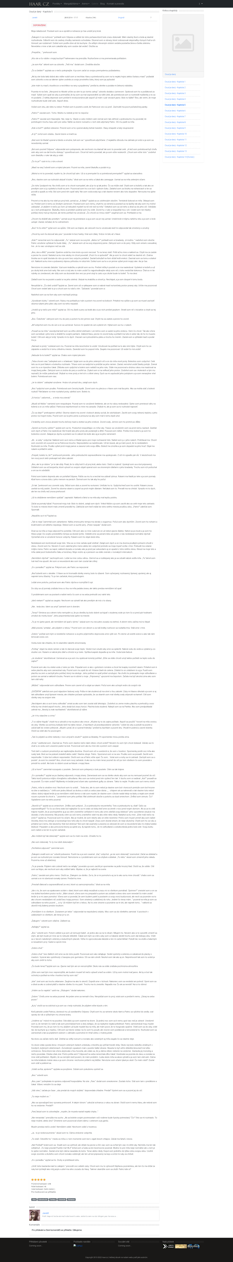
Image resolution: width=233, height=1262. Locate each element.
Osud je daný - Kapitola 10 (176, 134)
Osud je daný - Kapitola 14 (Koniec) (179, 157)
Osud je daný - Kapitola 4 (175, 99)
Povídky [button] (56, 3)
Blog (102, 3)
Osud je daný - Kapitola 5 (175, 105)
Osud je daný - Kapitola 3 (175, 93)
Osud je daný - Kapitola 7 (175, 116)
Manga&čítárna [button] (71, 3)
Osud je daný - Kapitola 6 (175, 111)
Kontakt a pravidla (115, 3)
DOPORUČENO (39, 25)
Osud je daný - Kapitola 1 (175, 82)
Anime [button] (85, 3)
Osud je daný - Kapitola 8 (175, 122)
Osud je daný (170, 74)
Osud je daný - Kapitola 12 (176, 145)
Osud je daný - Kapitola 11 (176, 140)
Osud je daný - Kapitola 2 (175, 87)
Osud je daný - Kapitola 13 (176, 151)
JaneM (34, 18)
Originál (121, 18)
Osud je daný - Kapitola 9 (175, 128)
